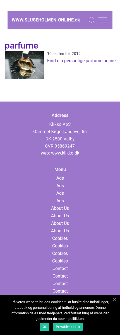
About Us (60, 208)
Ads (60, 178)
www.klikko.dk (65, 153)
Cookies (60, 238)
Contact (60, 268)
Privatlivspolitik (68, 327)
